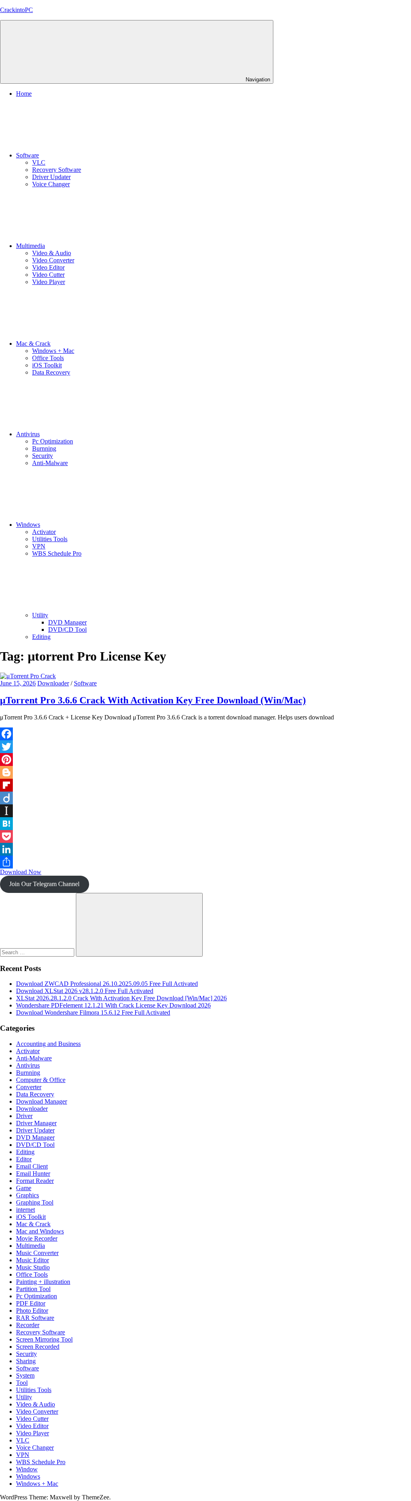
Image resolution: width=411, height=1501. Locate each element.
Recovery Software (56, 169)
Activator (44, 531)
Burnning (44, 448)
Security (42, 455)
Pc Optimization (52, 441)
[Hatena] (205, 823)
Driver (24, 1115)
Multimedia (30, 245)
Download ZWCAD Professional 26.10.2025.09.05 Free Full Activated (107, 983)
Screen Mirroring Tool (44, 1339)
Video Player (48, 281)
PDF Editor (30, 1303)
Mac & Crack (33, 343)
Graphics (27, 1195)
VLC (38, 162)
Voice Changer (51, 184)
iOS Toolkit (47, 365)
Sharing (26, 1361)
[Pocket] (205, 836)
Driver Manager (36, 1123)
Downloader (53, 683)
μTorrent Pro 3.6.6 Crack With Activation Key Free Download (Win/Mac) (153, 700)
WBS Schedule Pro (56, 553)
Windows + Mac (53, 350)
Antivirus (28, 434)
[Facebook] (205, 733)
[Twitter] (205, 746)
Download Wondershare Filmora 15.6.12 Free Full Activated (93, 1012)
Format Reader (35, 1180)
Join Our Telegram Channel (44, 883)
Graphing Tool (34, 1202)
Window (27, 1469)
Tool (22, 1382)
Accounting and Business (48, 1043)
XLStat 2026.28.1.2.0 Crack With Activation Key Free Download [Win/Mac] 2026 (121, 998)
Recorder (27, 1325)
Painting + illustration (43, 1281)
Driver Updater (51, 176)
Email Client (32, 1166)
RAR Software (35, 1317)
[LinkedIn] (205, 849)
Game (23, 1188)
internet (25, 1209)
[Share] (205, 862)
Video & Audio (51, 253)
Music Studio (33, 1267)
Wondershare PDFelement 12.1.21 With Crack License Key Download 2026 (113, 1005)
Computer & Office (40, 1079)
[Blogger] (205, 772)
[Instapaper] (205, 810)
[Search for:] (38, 952)
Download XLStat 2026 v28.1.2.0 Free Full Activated (84, 990)
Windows (28, 524)
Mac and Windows (40, 1231)
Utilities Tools (49, 539)
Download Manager (41, 1101)
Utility (40, 615)
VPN (38, 546)
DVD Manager (67, 622)
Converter (28, 1087)
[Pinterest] (205, 759)
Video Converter (53, 260)
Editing (41, 636)
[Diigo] (205, 798)
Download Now (20, 871)
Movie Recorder (36, 1238)
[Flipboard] (205, 785)
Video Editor (48, 267)
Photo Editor (32, 1310)
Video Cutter (48, 274)
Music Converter (37, 1252)
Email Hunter (33, 1173)
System (25, 1375)
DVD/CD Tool (67, 629)
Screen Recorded (37, 1346)
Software (27, 155)
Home (24, 93)
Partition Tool (33, 1288)
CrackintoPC (16, 9)
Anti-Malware (50, 462)
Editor (24, 1159)
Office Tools (48, 358)
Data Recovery (51, 372)
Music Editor (32, 1260)
